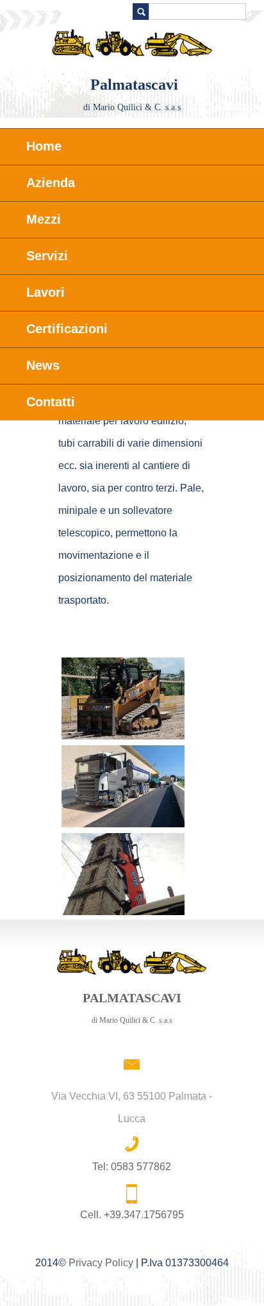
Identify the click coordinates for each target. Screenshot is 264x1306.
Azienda (50, 183)
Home (44, 146)
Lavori (45, 292)
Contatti (50, 402)
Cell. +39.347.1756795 (132, 1214)
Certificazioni (67, 329)
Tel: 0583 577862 (131, 1166)
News (43, 365)
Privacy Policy (101, 1262)
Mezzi (43, 219)
